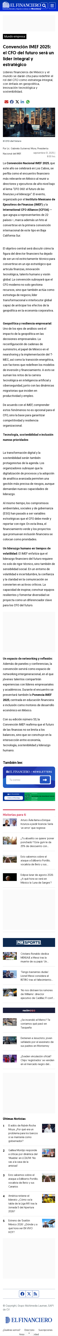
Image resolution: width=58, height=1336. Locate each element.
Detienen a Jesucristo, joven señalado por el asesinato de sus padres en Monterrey (37, 1042)
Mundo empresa (14, 36)
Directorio (29, 1330)
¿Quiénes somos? (11, 1330)
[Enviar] (45, 780)
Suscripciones (45, 1330)
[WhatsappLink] (29, 796)
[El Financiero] (22, 6)
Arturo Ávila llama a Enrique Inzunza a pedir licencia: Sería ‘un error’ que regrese (37, 824)
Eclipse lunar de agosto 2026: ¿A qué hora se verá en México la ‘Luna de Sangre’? (37, 879)
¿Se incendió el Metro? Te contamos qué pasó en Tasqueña (35, 1024)
